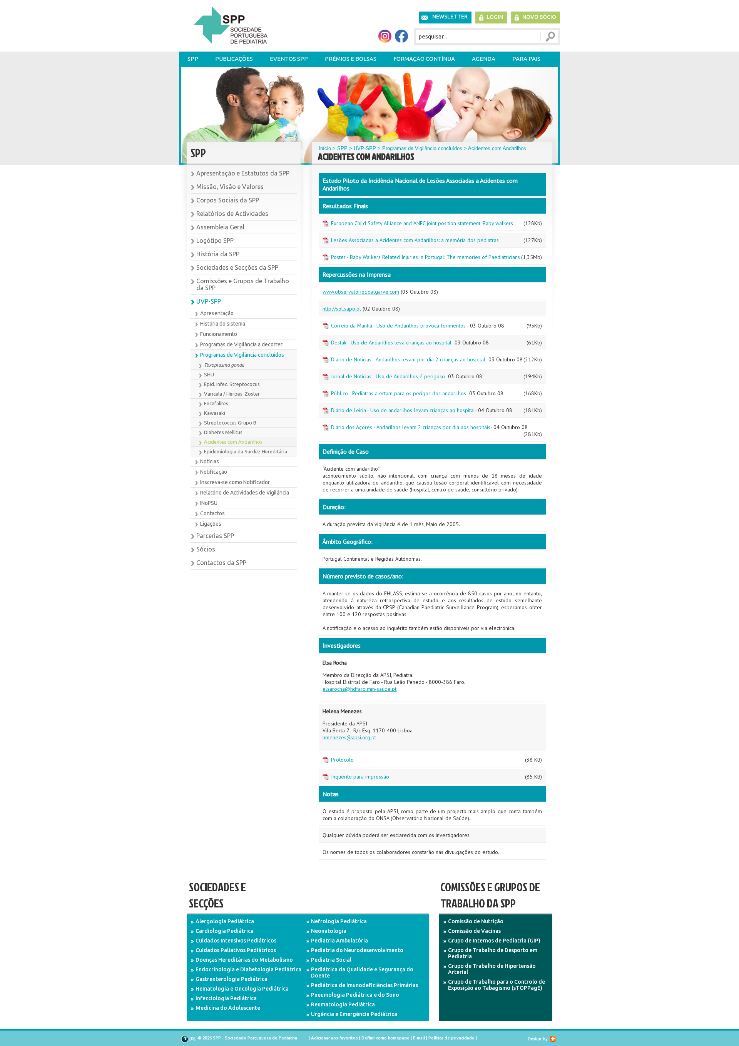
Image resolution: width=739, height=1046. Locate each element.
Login (495, 17)
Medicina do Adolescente (228, 1008)
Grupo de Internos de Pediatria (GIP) (494, 940)
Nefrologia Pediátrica (339, 921)
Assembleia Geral (220, 227)
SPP (192, 58)
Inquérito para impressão (360, 776)
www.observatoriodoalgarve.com (361, 291)
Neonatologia (328, 931)
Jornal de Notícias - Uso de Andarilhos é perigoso (388, 376)
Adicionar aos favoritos (334, 1038)
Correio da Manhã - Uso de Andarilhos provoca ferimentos (398, 325)
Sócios (205, 549)
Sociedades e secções (217, 895)
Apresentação (217, 313)
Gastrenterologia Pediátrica (232, 979)
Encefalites (216, 403)
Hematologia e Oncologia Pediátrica (242, 989)
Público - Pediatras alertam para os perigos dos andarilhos (398, 393)
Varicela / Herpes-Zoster (232, 393)
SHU (209, 374)
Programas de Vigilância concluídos (242, 355)
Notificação (213, 472)
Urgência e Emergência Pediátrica (354, 1014)
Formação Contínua (424, 58)
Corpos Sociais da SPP (227, 200)
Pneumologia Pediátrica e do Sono (355, 995)
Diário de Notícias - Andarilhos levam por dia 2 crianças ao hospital (408, 359)
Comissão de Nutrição (475, 921)
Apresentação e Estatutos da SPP (242, 173)
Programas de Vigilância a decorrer (241, 344)
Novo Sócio (539, 17)
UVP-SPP (208, 301)
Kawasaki (214, 413)
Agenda (483, 58)
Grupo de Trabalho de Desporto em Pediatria (492, 953)
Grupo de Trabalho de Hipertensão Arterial (492, 969)
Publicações (234, 58)
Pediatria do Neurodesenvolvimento (357, 950)
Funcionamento (218, 334)
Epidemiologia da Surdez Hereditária (245, 451)
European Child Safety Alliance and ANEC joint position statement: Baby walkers (422, 223)
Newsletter (450, 16)
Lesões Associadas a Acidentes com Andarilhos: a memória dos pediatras (415, 240)
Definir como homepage (385, 1038)
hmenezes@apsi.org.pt (349, 737)
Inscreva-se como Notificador (235, 482)
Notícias (209, 461)
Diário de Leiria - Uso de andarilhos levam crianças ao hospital (403, 410)
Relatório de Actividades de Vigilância (244, 493)
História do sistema (222, 324)
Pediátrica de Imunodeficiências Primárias (364, 985)
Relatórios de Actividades (232, 213)
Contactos (212, 513)
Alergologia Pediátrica (225, 921)
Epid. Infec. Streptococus (232, 384)
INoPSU (208, 503)
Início (325, 148)
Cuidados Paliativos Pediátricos (236, 950)
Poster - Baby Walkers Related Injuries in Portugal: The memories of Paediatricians (425, 257)
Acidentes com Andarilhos (233, 441)
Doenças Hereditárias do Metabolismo (244, 960)
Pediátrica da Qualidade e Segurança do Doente (362, 972)
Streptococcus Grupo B (230, 422)
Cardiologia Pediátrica (225, 931)
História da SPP (217, 254)
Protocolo (342, 759)
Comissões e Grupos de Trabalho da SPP (242, 284)
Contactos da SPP (221, 562)
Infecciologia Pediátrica (226, 998)
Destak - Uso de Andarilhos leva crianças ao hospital (391, 342)
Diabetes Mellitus (223, 432)
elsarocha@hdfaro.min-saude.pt (359, 688)
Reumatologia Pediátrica (343, 1004)
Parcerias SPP (215, 535)
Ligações (210, 524)
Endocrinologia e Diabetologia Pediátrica (248, 969)
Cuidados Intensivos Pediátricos (236, 940)
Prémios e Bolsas (350, 58)
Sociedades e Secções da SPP (237, 267)
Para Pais (526, 58)
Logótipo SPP (215, 240)
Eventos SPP (289, 58)
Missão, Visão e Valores (230, 186)
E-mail (419, 1038)
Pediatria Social (331, 960)
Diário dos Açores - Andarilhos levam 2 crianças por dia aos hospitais (410, 427)
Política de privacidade (451, 1038)
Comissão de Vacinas (474, 931)
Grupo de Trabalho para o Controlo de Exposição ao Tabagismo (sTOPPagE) (496, 985)
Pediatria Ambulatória (339, 940)
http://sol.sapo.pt (342, 308)
